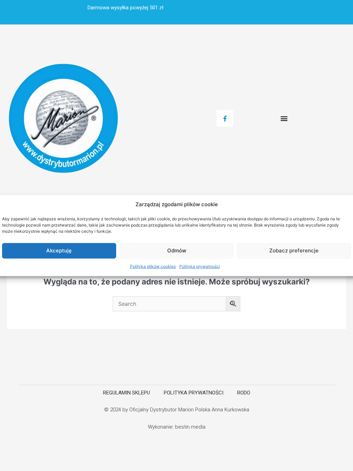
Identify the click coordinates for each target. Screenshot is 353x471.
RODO (243, 393)
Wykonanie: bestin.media (176, 427)
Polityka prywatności (199, 266)
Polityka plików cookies (153, 266)
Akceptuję (59, 250)
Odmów (176, 250)
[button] (284, 118)
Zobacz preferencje (294, 250)
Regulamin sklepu (126, 393)
